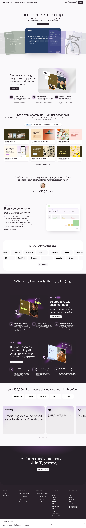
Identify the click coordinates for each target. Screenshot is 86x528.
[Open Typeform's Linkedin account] (77, 507)
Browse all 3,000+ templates (43, 164)
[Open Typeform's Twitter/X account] (71, 507)
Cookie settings (78, 524)
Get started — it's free (43, 24)
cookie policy (27, 525)
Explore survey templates (10, 229)
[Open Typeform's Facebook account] (69, 507)
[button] (17, 2)
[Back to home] (7, 2)
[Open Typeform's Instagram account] (73, 507)
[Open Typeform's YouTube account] (75, 507)
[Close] (84, 523)
